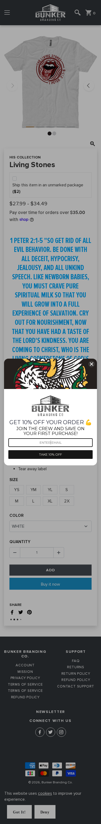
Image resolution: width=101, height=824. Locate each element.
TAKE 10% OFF (50, 454)
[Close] (91, 364)
